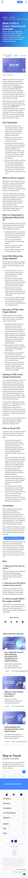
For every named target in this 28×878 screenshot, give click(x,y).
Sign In (19, 2)
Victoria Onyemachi (8, 55)
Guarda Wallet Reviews (14, 852)
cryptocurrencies (15, 105)
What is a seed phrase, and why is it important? (14, 694)
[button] (26, 2)
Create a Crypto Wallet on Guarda (14, 538)
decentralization (18, 87)
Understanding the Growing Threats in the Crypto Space (14, 729)
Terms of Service (6, 868)
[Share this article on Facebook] (5, 621)
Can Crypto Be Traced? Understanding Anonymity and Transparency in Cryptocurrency (13, 656)
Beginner (16, 55)
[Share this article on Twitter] (17, 621)
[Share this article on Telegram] (11, 621)
